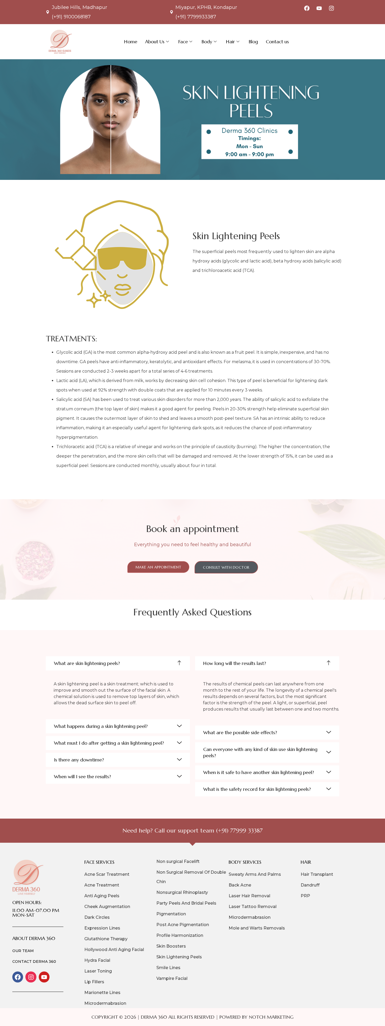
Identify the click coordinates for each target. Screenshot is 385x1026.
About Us (154, 42)
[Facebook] (306, 8)
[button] (118, 663)
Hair (230, 42)
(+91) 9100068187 (71, 17)
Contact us (277, 42)
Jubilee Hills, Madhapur (79, 7)
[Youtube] (319, 8)
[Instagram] (331, 8)
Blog (253, 42)
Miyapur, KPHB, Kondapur (206, 7)
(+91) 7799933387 (195, 17)
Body (207, 42)
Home (130, 42)
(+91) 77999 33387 (239, 830)
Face (183, 42)
